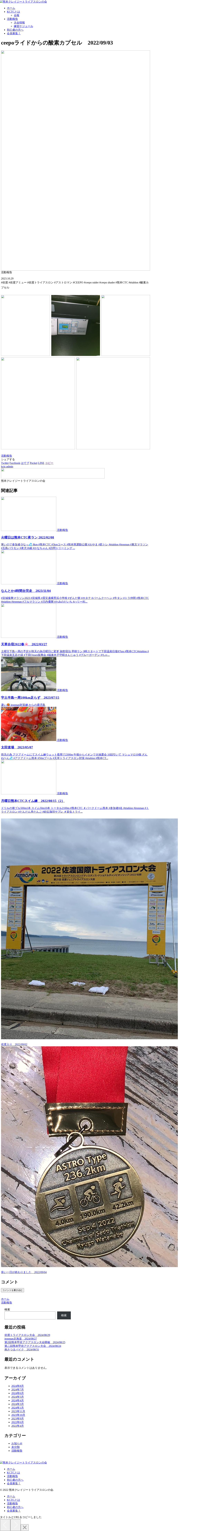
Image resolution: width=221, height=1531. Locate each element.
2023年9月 (17, 1418)
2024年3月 (17, 1404)
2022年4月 (17, 1425)
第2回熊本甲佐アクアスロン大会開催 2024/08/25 (34, 1342)
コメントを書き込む (12, 1290)
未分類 (15, 1447)
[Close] (25, 1527)
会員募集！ (14, 1483)
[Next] (15, 1525)
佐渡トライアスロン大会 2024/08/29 (27, 1335)
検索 (7, 1309)
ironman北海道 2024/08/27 (20, 1338)
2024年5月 (17, 1396)
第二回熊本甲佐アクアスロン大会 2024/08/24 (32, 1345)
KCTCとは (13, 1472)
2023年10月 (18, 1414)
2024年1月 (17, 1407)
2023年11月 (18, 1411)
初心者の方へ (15, 1479)
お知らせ (16, 1443)
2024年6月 (17, 1393)
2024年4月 (17, 1400)
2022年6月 (17, 1422)
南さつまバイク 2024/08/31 (21, 1349)
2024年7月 (17, 1389)
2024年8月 (17, 1385)
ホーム (11, 1468)
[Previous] (5, 1525)
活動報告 (6, 455)
